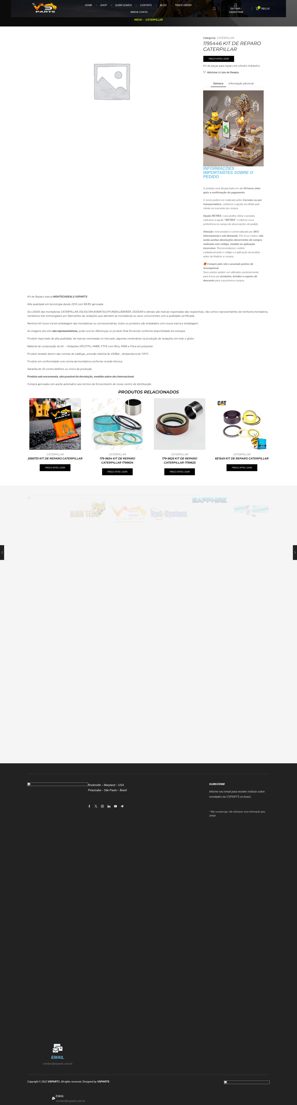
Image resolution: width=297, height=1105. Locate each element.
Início (138, 19)
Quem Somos (123, 5)
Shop (103, 5)
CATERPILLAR (154, 19)
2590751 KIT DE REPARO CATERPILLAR (55, 458)
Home (88, 5)
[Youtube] (115, 806)
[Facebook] (89, 806)
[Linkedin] (109, 806)
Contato (146, 5)
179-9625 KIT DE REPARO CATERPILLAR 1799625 (179, 460)
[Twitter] (96, 806)
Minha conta (138, 11)
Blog (163, 5)
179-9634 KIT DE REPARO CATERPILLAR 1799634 (117, 460)
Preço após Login (219, 58)
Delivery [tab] (218, 83)
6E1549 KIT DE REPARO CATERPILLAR (242, 458)
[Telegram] (122, 806)
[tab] (218, 83)
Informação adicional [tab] (241, 83)
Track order (183, 5)
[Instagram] (102, 806)
